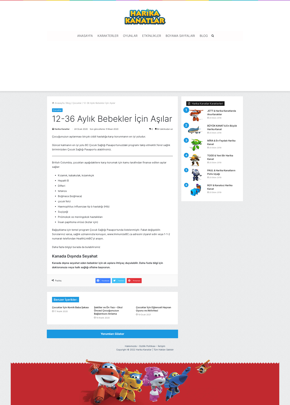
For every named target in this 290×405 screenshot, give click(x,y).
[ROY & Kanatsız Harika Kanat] (195, 190)
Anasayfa (85, 36)
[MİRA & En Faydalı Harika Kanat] (195, 145)
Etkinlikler (151, 36)
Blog (204, 36)
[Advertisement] (145, 66)
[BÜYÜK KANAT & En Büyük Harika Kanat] (195, 130)
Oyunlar (130, 36)
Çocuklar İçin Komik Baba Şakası (70, 307)
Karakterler (108, 36)
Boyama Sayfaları (180, 36)
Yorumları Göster (112, 334)
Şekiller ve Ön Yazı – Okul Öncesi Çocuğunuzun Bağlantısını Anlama (108, 310)
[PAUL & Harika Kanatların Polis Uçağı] (195, 175)
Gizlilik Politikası (147, 346)
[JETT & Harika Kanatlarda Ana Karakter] (195, 115)
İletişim (161, 346)
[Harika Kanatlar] (145, 16)
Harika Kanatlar (62, 129)
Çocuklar (77, 103)
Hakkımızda (131, 346)
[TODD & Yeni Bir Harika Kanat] (195, 160)
